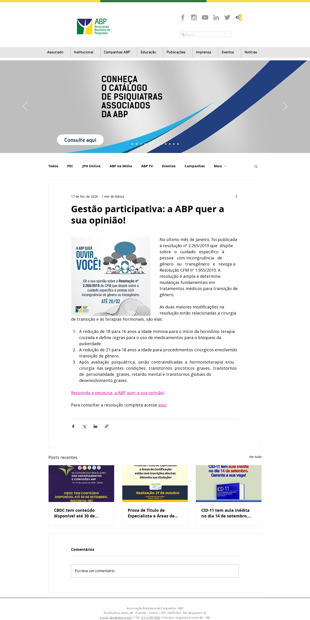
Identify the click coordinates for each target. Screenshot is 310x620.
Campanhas (195, 166)
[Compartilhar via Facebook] (73, 426)
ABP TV (147, 166)
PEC (70, 166)
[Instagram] (194, 17)
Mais (218, 166)
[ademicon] (153, 144)
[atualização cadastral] (165, 144)
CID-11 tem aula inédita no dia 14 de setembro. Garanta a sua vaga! (225, 513)
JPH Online (91, 166)
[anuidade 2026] (161, 144)
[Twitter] (227, 17)
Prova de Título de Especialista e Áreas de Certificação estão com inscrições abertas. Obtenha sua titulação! (151, 513)
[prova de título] (145, 144)
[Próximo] (284, 106)
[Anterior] (25, 106)
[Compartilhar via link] (106, 426)
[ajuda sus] (141, 144)
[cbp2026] (174, 144)
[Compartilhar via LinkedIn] (95, 426)
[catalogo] (137, 144)
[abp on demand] (157, 144)
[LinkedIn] (216, 17)
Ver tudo (255, 457)
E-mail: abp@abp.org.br (116, 617)
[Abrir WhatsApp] (298, 608)
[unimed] (169, 144)
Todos (53, 166)
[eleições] (178, 144)
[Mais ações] (236, 196)
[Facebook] (183, 17)
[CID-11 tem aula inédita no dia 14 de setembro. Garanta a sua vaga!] (228, 483)
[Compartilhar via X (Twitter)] (84, 426)
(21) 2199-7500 (150, 617)
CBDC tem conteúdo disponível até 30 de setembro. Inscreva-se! (77, 513)
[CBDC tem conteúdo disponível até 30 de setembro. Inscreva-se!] (81, 483)
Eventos (168, 166)
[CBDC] (149, 144)
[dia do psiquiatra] (132, 144)
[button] (85, 52)
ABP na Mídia (121, 166)
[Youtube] (205, 17)
